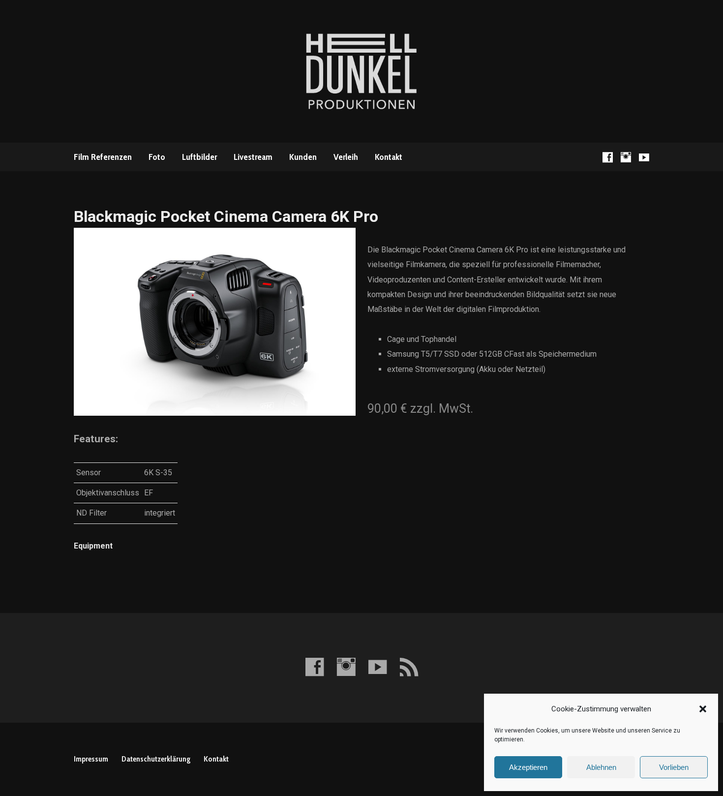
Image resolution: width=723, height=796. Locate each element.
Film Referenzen (103, 157)
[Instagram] (626, 157)
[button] (703, 709)
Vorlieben (674, 767)
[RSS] (409, 667)
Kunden (303, 157)
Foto (157, 157)
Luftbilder (199, 157)
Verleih (345, 157)
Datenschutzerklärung (155, 759)
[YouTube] (644, 157)
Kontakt (388, 157)
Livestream (253, 157)
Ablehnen (601, 767)
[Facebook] (607, 157)
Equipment (93, 546)
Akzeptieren (528, 767)
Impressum (91, 759)
